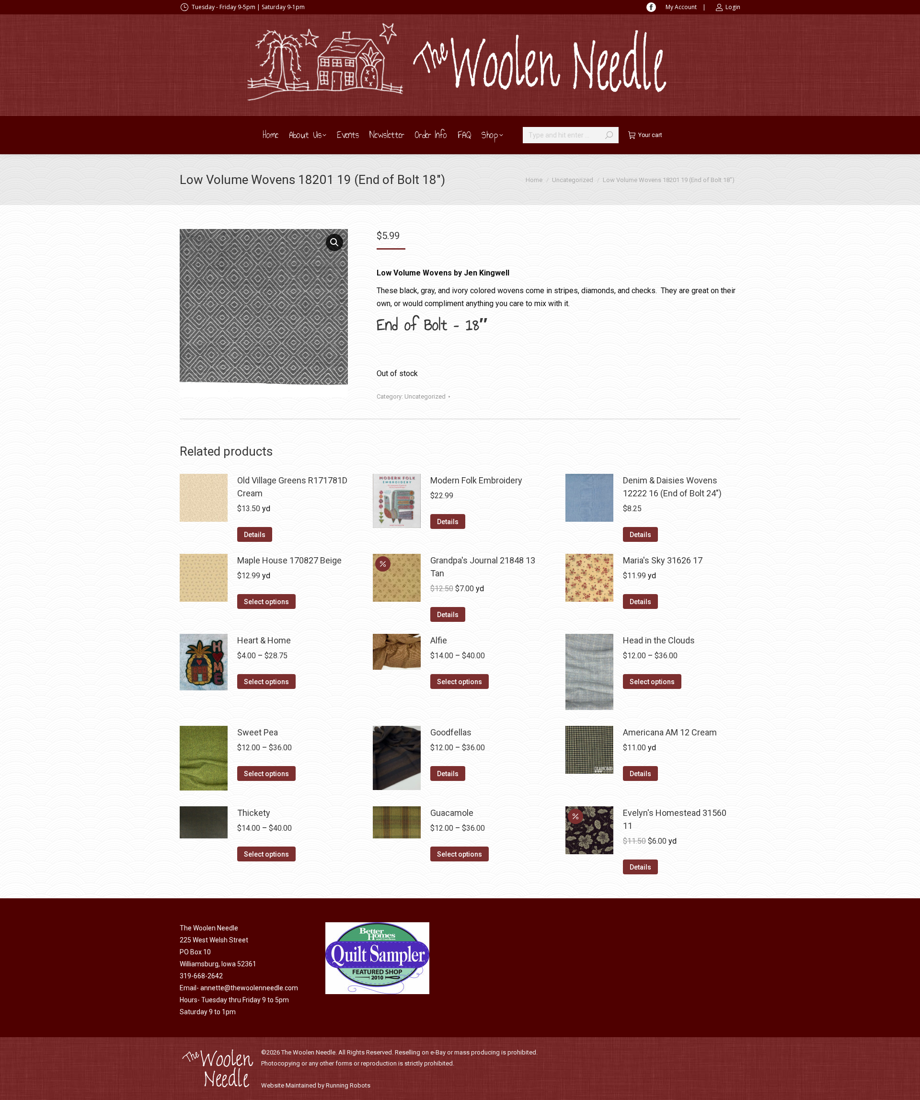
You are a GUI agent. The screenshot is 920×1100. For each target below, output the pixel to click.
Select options (266, 602)
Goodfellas (451, 732)
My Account (681, 7)
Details (254, 535)
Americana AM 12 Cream (670, 732)
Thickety (253, 813)
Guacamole (451, 813)
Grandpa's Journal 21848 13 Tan (482, 566)
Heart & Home (264, 640)
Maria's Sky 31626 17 (662, 560)
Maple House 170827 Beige (289, 560)
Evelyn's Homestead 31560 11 (674, 819)
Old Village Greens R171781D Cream (292, 486)
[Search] (609, 135)
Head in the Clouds (659, 640)
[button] (334, 242)
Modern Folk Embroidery (476, 480)
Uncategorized (425, 396)
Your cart (650, 135)
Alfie (438, 640)
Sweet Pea (257, 732)
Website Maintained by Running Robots (315, 1085)
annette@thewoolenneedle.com (249, 988)
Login (732, 7)
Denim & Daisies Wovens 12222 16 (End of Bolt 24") (672, 486)
